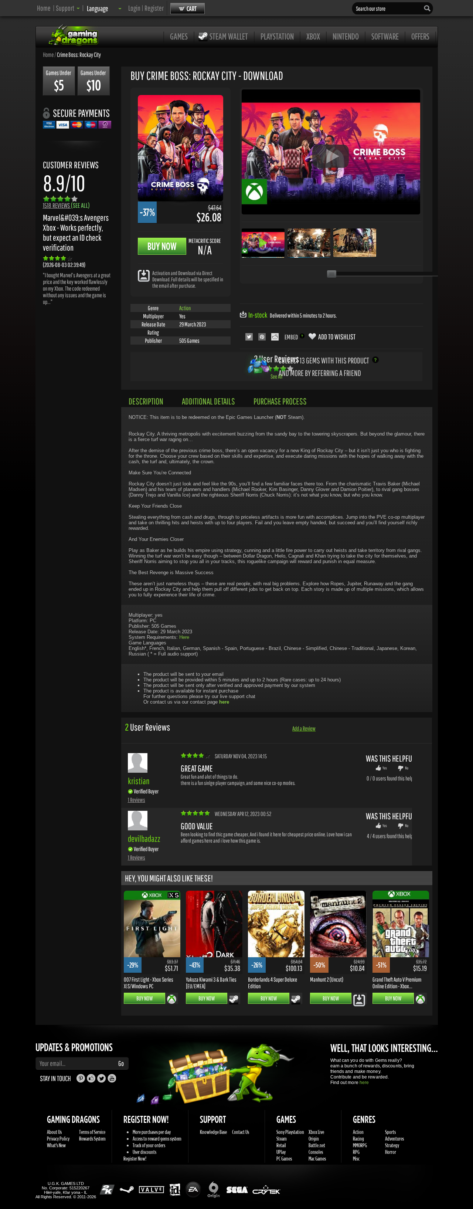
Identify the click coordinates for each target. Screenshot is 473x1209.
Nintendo (346, 36)
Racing (358, 1138)
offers (420, 36)
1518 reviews (66, 205)
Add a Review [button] (304, 728)
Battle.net (317, 1145)
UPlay (281, 1152)
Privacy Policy (58, 1138)
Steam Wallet (229, 36)
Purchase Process (280, 401)
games (179, 36)
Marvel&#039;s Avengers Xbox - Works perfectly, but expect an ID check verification (76, 233)
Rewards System (92, 1138)
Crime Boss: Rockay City (79, 54)
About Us (54, 1132)
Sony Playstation (290, 1132)
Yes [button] (384, 768)
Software (385, 36)
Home (44, 8)
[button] (68, 8)
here (364, 1082)
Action (185, 308)
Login (134, 8)
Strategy (392, 1145)
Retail (281, 1145)
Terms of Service (92, 1132)
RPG (356, 1152)
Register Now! (134, 1158)
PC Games (284, 1158)
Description (146, 401)
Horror (390, 1152)
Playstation (277, 36)
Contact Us (240, 1132)
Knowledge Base (213, 1132)
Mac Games (317, 1158)
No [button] (406, 768)
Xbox (313, 36)
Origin (314, 1138)
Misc (356, 1158)
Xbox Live (316, 1132)
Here (184, 637)
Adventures (394, 1138)
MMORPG (360, 1145)
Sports (390, 1132)
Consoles (316, 1152)
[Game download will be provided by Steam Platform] (233, 999)
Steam (281, 1138)
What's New (56, 1145)
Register (154, 8)
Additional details (208, 401)
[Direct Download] (144, 275)
